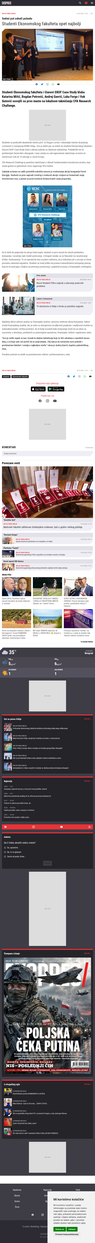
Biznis (17, 1195)
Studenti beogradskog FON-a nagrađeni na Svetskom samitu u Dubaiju (47, 551)
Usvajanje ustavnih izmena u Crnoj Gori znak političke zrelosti (47, 787)
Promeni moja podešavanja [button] (66, 1234)
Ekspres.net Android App (56, 389)
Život (17, 1207)
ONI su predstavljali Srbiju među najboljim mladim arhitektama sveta (47, 757)
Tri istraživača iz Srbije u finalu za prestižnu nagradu (47, 306)
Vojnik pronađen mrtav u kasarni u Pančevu (47, 808)
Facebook (40, 401)
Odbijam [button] (72, 1229)
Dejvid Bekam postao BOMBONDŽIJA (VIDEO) (47, 1092)
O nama (26, 1226)
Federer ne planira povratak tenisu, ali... (47, 801)
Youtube (55, 401)
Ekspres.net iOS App (38, 389)
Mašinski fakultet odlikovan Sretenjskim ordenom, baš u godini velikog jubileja (47, 498)
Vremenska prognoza (47, 652)
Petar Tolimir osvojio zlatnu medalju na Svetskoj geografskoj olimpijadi (47, 747)
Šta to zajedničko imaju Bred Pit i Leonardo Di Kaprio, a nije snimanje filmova (47, 1112)
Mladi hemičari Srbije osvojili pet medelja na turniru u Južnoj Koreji (47, 737)
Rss (89, 826)
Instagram (47, 401)
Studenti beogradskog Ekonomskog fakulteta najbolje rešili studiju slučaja (47, 565)
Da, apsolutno (12, 847)
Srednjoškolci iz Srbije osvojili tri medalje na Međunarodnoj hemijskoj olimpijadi (47, 767)
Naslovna (17, 1190)
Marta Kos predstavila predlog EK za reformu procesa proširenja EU (47, 794)
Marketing (34, 1226)
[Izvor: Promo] (47, 216)
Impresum (44, 1226)
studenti (6, 376)
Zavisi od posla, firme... (16, 856)
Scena (17, 1201)
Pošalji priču (86, 2)
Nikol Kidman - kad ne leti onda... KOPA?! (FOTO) (47, 1102)
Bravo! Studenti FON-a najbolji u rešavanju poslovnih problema (47, 282)
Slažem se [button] (59, 1229)
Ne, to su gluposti (14, 852)
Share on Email (58, 84)
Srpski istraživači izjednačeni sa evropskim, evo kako (47, 538)
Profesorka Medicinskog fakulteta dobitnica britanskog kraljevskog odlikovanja (47, 727)
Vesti (78, 1190)
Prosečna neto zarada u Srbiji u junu (47, 815)
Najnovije (47, 1190)
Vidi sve (86, 719)
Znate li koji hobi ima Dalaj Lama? (47, 1122)
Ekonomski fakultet (20, 376)
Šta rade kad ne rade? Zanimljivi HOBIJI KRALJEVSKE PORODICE (47, 1132)
